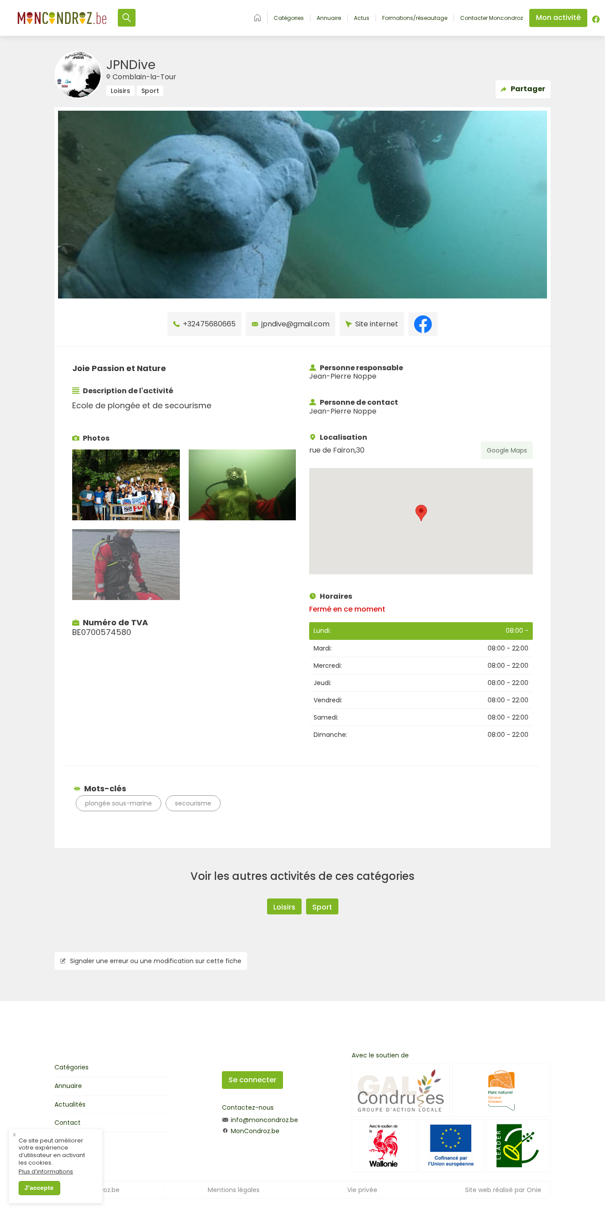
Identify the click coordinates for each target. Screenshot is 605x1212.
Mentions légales (234, 1190)
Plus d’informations (46, 1172)
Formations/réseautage (414, 18)
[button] (421, 513)
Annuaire (329, 18)
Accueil (257, 17)
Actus (361, 18)
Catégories (289, 18)
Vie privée (362, 1190)
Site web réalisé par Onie (503, 1190)
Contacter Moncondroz (491, 18)
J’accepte (39, 1187)
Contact (67, 1122)
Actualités (69, 1104)
